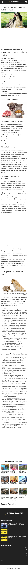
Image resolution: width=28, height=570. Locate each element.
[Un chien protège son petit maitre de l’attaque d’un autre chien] (23, 467)
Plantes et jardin (4, 558)
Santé (2, 554)
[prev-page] (13, 500)
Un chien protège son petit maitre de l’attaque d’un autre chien (23, 472)
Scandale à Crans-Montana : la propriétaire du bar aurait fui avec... (16, 524)
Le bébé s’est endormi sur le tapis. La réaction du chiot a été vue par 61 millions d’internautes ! (5, 472)
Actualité (2, 552)
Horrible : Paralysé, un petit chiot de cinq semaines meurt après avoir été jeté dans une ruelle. (5, 497)
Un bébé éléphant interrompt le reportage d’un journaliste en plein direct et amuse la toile (14, 472)
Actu (2, 560)
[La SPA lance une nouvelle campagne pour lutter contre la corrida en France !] (14, 479)
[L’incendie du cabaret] (4, 531)
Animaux (5, 4)
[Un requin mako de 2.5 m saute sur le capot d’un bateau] (23, 479)
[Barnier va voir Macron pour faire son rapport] (4, 538)
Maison (2, 556)
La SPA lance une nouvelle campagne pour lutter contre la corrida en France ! (13, 483)
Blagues (2, 549)
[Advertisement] (14, 38)
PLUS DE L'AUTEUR (18, 461)
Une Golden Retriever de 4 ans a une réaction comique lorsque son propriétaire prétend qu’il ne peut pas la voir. (5, 484)
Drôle (2, 547)
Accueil (2, 4)
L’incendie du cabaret (13, 529)
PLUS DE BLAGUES (9, 461)
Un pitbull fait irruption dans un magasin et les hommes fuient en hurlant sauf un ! (23, 496)
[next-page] (14, 500)
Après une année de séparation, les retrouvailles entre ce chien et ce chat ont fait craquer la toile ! (14, 497)
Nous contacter (17, 568)
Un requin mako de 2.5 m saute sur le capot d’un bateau (23, 483)
